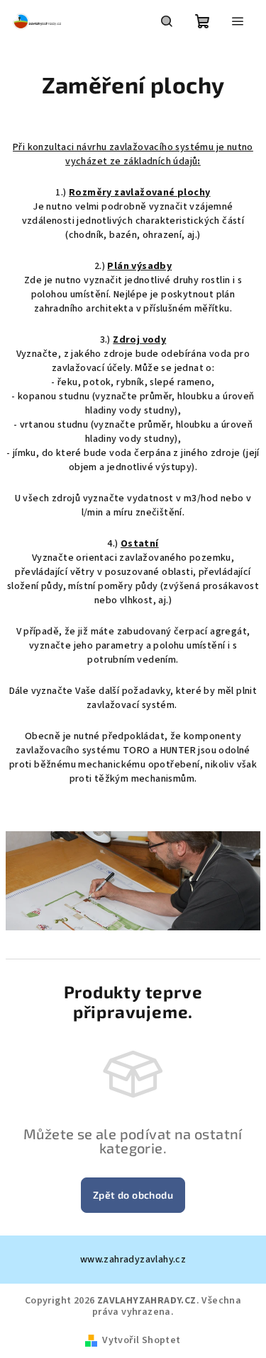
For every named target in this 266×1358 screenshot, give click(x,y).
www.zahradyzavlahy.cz (133, 1260)
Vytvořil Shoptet (141, 1340)
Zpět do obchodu (133, 1195)
